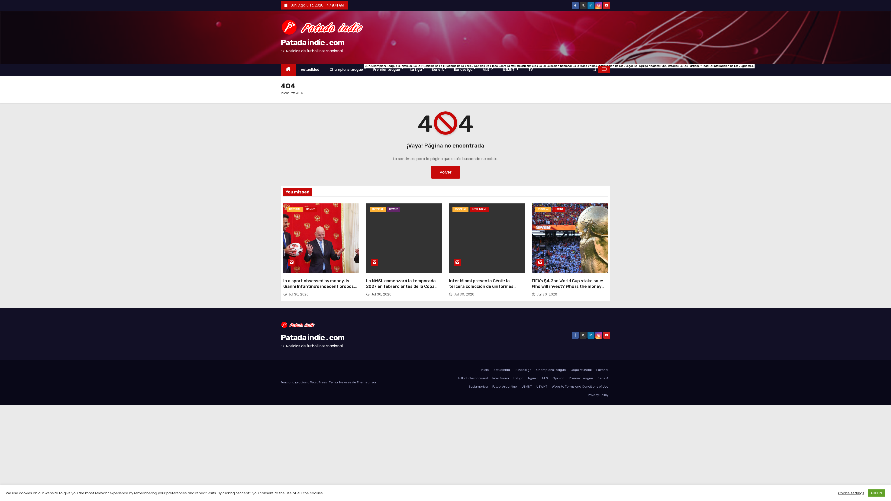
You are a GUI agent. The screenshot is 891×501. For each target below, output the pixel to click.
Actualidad (310, 69)
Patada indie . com (312, 42)
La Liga (418, 68)
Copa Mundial (581, 370)
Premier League (389, 68)
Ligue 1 (533, 378)
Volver (446, 172)
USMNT (513, 68)
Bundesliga (466, 68)
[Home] (288, 70)
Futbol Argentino (504, 386)
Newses (345, 382)
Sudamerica (478, 386)
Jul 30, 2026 (298, 294)
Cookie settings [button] (851, 493)
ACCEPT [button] (876, 493)
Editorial (294, 209)
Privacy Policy (598, 395)
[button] (594, 69)
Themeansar (366, 382)
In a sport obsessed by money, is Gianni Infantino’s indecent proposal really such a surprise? (320, 286)
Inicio (285, 92)
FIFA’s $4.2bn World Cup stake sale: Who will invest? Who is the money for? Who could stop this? (567, 286)
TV (531, 69)
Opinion (558, 378)
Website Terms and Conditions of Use (580, 386)
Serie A (440, 68)
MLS (490, 68)
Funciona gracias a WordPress (304, 382)
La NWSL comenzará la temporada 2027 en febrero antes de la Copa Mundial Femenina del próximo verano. (401, 289)
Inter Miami (479, 209)
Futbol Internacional (473, 378)
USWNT (393, 209)
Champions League (349, 68)
